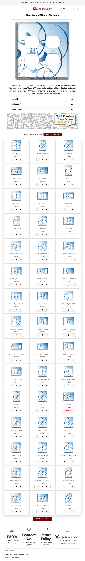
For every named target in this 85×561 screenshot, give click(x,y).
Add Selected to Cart (52, 134)
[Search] (68, 8)
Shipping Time (17, 104)
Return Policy (17, 109)
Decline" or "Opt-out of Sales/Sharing (16, 554)
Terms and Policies (10, 551)
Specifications (17, 99)
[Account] (73, 8)
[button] (16, 145)
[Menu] (7, 8)
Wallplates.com (14, 557)
